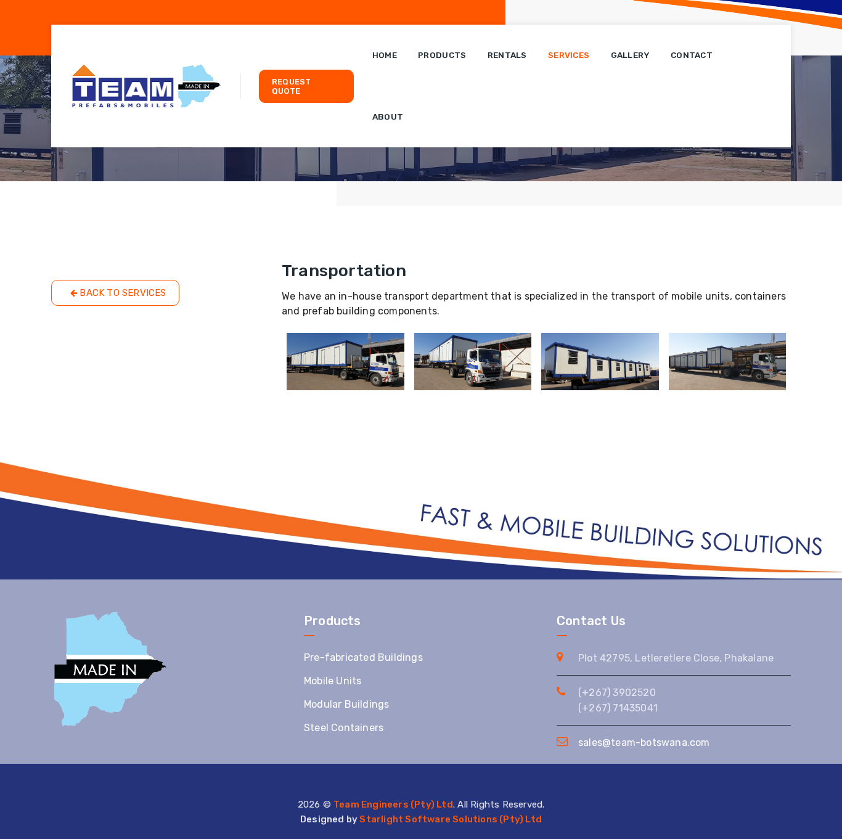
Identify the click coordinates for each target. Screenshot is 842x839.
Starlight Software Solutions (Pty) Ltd (450, 819)
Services (568, 55)
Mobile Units (332, 681)
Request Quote (291, 86)
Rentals (507, 55)
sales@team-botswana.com (644, 742)
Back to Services (121, 292)
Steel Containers (343, 728)
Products (442, 55)
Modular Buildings (346, 704)
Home (384, 55)
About (388, 116)
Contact (692, 55)
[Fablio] (146, 86)
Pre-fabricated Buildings (363, 657)
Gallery (630, 55)
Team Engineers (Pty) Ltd (393, 804)
